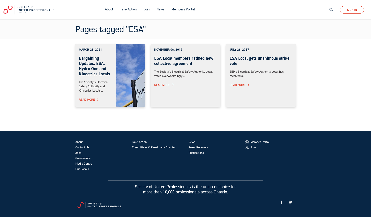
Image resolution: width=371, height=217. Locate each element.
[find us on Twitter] (290, 202)
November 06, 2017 (168, 50)
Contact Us (82, 147)
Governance (83, 158)
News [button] (160, 9)
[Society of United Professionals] (50, 9)
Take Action (139, 142)
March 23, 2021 (90, 50)
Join (147, 9)
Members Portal (183, 9)
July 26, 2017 (239, 50)
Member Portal (260, 142)
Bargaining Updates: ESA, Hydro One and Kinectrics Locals (94, 66)
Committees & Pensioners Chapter (154, 147)
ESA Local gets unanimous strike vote (259, 60)
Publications (196, 153)
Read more (87, 100)
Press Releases (198, 147)
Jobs (78, 153)
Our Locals (82, 169)
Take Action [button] (128, 9)
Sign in (352, 10)
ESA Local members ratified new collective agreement (183, 60)
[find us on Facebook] (281, 202)
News (191, 142)
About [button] (109, 9)
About (79, 142)
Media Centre (83, 164)
